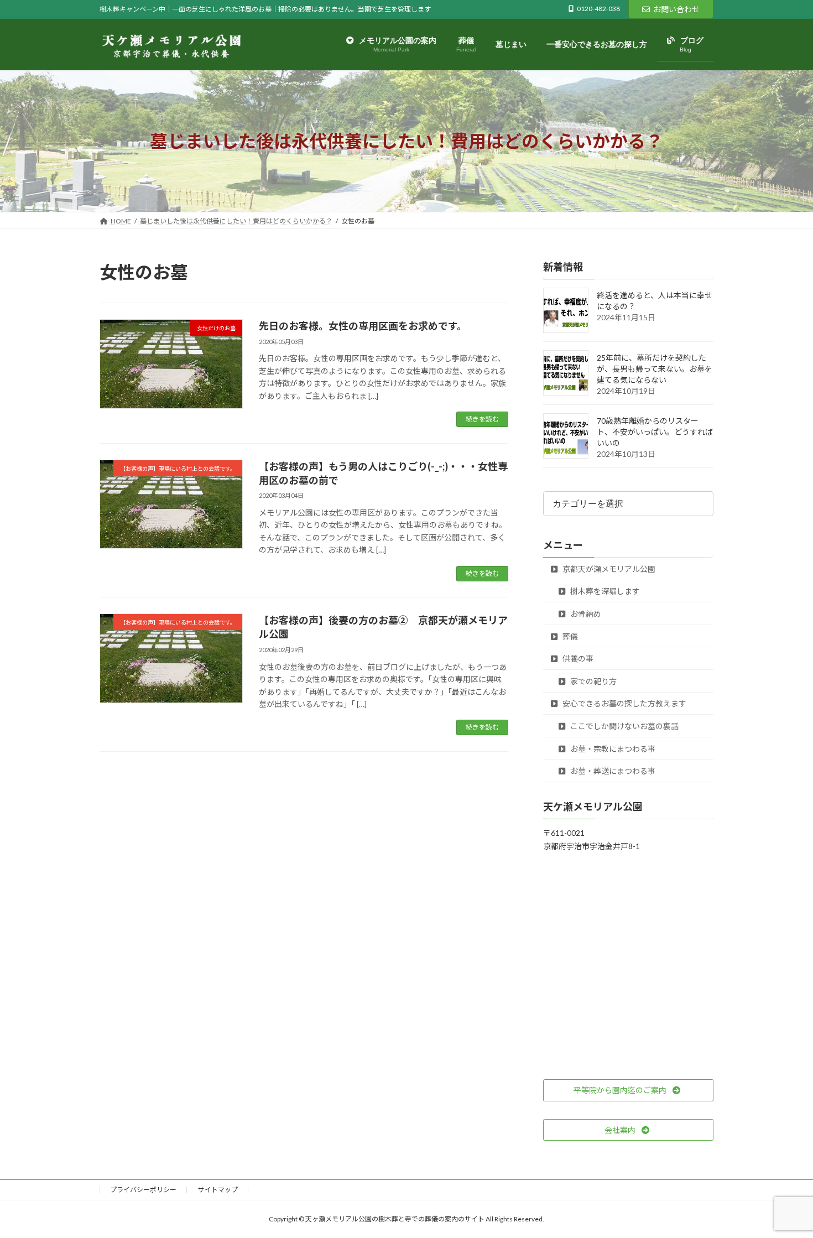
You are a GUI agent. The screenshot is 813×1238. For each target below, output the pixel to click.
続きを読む (482, 419)
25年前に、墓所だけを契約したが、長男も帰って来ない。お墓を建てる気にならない (654, 369)
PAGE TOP (784, 1190)
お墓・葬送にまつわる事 (612, 771)
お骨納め (585, 613)
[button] (628, 1090)
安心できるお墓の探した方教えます (623, 704)
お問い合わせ (676, 9)
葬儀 (569, 636)
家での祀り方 (593, 681)
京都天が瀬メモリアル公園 (608, 569)
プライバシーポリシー (143, 1189)
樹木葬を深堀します (604, 591)
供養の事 (577, 659)
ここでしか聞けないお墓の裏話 (624, 726)
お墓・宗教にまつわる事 (612, 748)
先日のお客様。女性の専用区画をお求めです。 (363, 326)
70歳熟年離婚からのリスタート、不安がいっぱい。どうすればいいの (655, 432)
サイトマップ (218, 1189)
